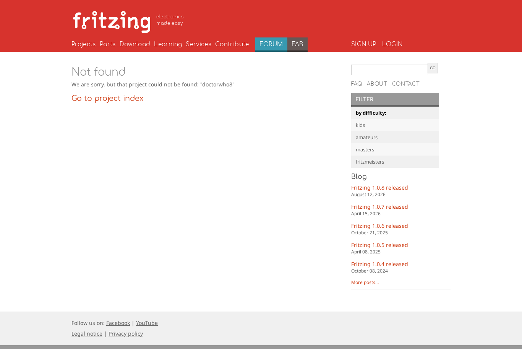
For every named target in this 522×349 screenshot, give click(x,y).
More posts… (365, 282)
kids (360, 125)
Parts (108, 44)
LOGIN (392, 44)
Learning (168, 44)
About (377, 84)
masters (365, 149)
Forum (271, 44)
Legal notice (86, 333)
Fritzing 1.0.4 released (379, 267)
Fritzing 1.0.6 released (379, 228)
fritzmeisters (370, 161)
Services (198, 44)
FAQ (356, 84)
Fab (297, 44)
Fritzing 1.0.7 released (379, 209)
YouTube (147, 322)
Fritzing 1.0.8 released (379, 190)
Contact (406, 84)
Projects (83, 44)
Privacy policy (126, 333)
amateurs (367, 137)
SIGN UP (363, 44)
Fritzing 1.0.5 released (379, 248)
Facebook (118, 322)
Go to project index (107, 98)
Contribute (232, 44)
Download (135, 44)
